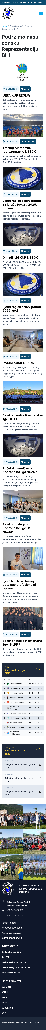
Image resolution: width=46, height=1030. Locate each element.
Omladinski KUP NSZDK (20, 257)
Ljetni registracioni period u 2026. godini (23, 308)
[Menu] (41, 13)
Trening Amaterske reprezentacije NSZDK (19, 149)
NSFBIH (5, 1020)
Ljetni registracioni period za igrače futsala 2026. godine (22, 204)
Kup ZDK (5, 985)
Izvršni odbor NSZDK (18, 363)
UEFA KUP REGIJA (16, 95)
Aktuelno (25, 89)
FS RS (4, 1025)
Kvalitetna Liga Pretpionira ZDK (16, 995)
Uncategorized (27, 141)
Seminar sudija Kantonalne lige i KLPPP (23, 417)
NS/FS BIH (6, 1015)
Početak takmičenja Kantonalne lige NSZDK (20, 470)
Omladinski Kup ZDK (11, 1001)
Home (4, 26)
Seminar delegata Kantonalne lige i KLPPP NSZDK (20, 528)
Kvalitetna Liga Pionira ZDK (14, 990)
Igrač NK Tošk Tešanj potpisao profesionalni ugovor (19, 584)
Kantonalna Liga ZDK (11, 980)
